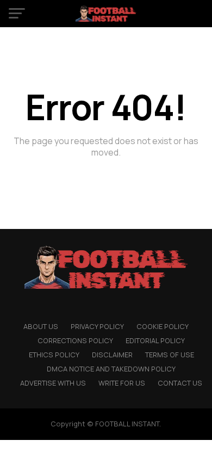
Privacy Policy (97, 326)
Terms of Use (169, 354)
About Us (40, 326)
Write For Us (121, 383)
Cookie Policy (162, 326)
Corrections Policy (75, 340)
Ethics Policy (54, 354)
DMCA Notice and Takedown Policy (111, 369)
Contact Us (180, 383)
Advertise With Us (53, 383)
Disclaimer (112, 354)
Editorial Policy (155, 340)
